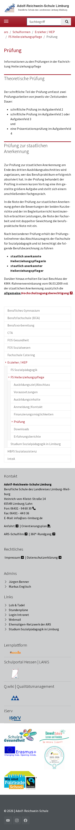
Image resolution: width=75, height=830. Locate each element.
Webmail (15, 619)
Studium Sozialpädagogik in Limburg (34, 629)
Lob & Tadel (17, 605)
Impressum (12, 557)
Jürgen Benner (19, 582)
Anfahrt (9, 526)
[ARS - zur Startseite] (37, 8)
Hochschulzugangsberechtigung (45, 293)
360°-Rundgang (41, 534)
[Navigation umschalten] (6, 21)
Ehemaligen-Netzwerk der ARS (30, 624)
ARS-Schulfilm (14, 534)
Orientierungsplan (34, 526)
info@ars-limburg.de (28, 518)
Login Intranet (19, 615)
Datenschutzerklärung (42, 557)
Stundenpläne (18, 610)
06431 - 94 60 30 (21, 508)
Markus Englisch (20, 586)
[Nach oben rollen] (66, 821)
